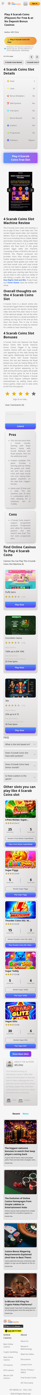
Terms (23, 1370)
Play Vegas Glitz (20, 1046)
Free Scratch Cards (28, 1377)
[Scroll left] (31, 57)
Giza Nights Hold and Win (14, 280)
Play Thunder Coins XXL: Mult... (20, 945)
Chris (14, 1100)
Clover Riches (13, 282)
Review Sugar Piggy (20, 889)
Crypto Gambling (10, 1352)
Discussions (26, 1359)
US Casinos (8, 1365)
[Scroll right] (37, 57)
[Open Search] (25, 3)
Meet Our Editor (27, 1354)
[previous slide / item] (9, 190)
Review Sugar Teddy (20, 990)
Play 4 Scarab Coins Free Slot (20, 157)
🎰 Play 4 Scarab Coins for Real (18, 40)
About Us (24, 1341)
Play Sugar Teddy (20, 995)
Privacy (30, 1370)
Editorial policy (16, 50)
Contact (27, 1100)
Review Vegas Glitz (20, 1040)
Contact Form (26, 1364)
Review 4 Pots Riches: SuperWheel (20, 838)
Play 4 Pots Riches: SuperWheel (20, 844)
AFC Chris (15, 32)
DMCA (23, 1372)
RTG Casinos (8, 1370)
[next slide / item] (32, 190)
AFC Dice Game (27, 1383)
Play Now (20, 604)
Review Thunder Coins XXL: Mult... (20, 939)
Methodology (25, 50)
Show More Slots (20, 1054)
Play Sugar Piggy (20, 895)
